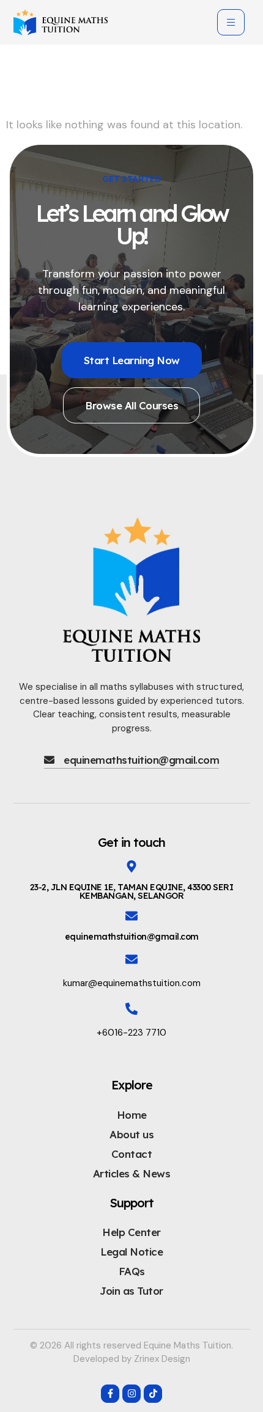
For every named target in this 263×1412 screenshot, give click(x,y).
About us (131, 1134)
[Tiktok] (153, 1394)
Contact (131, 1153)
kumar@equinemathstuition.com (132, 983)
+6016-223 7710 (131, 1032)
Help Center (131, 1232)
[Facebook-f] (110, 1394)
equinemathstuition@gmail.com (132, 936)
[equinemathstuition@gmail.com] (131, 916)
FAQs (132, 1271)
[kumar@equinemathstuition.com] (131, 959)
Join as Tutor (131, 1290)
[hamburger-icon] (231, 22)
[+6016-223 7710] (131, 1009)
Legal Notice (131, 1251)
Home (132, 1114)
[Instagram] (131, 1394)
